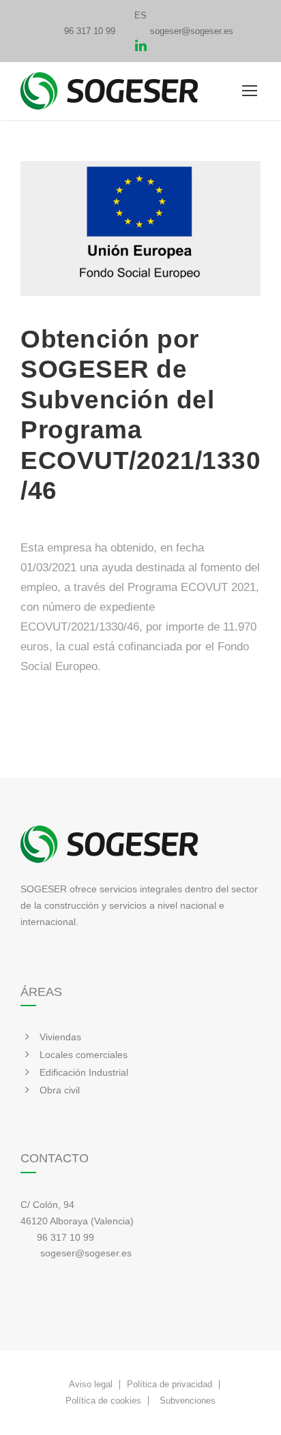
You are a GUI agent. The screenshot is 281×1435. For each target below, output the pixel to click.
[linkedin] (141, 47)
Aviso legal (91, 1384)
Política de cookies (103, 1401)
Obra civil (60, 1090)
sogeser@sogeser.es (191, 31)
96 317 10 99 (89, 31)
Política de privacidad (169, 1384)
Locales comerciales (84, 1054)
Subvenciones (188, 1401)
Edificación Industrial (84, 1072)
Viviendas (60, 1036)
